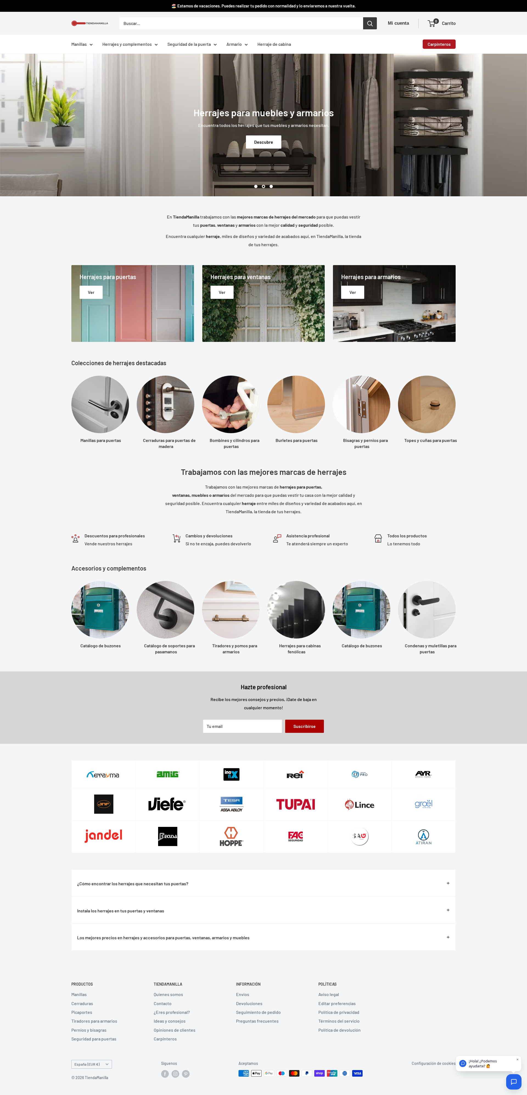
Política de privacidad (338, 1012)
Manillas (79, 44)
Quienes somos (168, 994)
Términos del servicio (339, 1020)
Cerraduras (82, 1003)
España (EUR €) (87, 1064)
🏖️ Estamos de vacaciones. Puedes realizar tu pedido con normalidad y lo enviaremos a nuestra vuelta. (263, 5)
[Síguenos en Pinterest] (186, 1074)
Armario (234, 44)
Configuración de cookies (434, 1063)
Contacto (163, 1003)
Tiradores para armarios (94, 1020)
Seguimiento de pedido (258, 1012)
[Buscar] (370, 23)
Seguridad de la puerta (189, 44)
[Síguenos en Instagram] (175, 1074)
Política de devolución (339, 1029)
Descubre (263, 141)
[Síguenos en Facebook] (165, 1074)
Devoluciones (249, 1003)
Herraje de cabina (274, 44)
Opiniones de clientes (174, 1029)
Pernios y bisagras (88, 1029)
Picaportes (81, 1012)
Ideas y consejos (170, 1020)
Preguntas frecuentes (257, 1020)
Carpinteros (439, 44)
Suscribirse (304, 726)
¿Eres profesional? (172, 1012)
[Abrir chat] (514, 1082)
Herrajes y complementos (127, 44)
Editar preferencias (337, 1003)
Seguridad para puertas (93, 1038)
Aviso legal (328, 994)
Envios (242, 994)
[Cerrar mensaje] (517, 1059)
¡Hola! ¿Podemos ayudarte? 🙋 (483, 1063)
